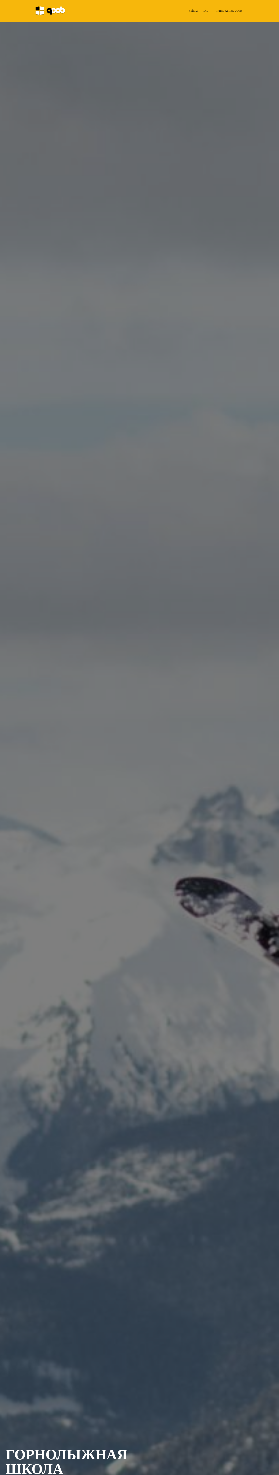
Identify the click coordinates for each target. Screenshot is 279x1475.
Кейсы (193, 11)
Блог (206, 11)
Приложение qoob (229, 11)
